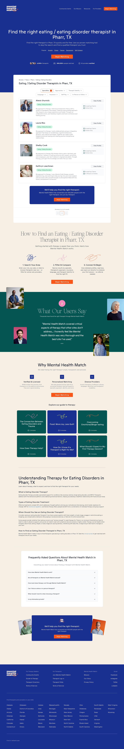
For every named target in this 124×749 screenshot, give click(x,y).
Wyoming (111, 712)
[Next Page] (66, 213)
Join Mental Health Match (62, 675)
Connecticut (11, 727)
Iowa (39, 709)
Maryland (41, 727)
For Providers (97, 9)
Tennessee (97, 709)
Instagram (114, 678)
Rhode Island (83, 723)
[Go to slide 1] (60, 343)
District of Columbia (27, 709)
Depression (69, 50)
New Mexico (68, 716)
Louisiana (41, 720)
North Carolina (69, 723)
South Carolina (84, 727)
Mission (86, 675)
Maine (40, 723)
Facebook (114, 675)
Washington (98, 727)
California (10, 720)
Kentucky (41, 716)
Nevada (66, 705)
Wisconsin (111, 709)
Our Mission (77, 9)
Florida (22, 712)
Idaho (22, 723)
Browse (21, 80)
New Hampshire (69, 709)
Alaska (9, 709)
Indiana (40, 705)
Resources (87, 9)
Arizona (9, 712)
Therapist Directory (32, 682)
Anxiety (50, 50)
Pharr (32, 80)
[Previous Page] (58, 213)
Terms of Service (31, 686)
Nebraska (52, 727)
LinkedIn (114, 686)
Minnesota (52, 712)
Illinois (22, 727)
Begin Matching (110, 9)
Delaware (23, 705)
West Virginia (112, 705)
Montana (52, 723)
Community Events (65, 9)
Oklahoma (82, 709)
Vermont (97, 720)
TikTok (115, 682)
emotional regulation (35, 507)
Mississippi (53, 716)
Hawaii (22, 720)
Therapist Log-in (58, 678)
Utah (95, 716)
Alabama (9, 705)
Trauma (62, 50)
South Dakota (98, 705)
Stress (56, 50)
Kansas (40, 712)
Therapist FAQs (58, 682)
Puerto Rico (83, 720)
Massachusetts (54, 705)
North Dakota (68, 727)
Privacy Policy (89, 682)
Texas (27, 80)
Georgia (22, 716)
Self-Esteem (79, 50)
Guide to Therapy (32, 678)
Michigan (52, 709)
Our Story (87, 678)
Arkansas (10, 716)
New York (67, 720)
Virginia (97, 723)
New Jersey (68, 712)
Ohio (81, 705)
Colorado (10, 723)
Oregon (82, 712)
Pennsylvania (83, 716)
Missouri (52, 720)
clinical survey (88, 534)
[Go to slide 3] (63, 343)
